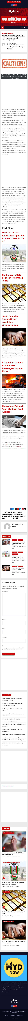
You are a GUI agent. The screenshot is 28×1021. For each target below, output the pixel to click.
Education (15, 552)
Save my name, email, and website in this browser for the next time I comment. (13, 649)
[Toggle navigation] (22, 27)
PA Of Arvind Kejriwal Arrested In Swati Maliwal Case (7, 515)
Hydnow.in (3, 982)
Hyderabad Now (12, 43)
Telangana (18, 18)
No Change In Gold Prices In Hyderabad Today (12, 278)
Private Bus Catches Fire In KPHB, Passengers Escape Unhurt (12, 367)
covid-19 (23, 18)
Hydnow (7, 444)
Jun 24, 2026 (15, 546)
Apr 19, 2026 (6, 916)
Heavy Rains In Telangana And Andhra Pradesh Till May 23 (19, 515)
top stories (10, 33)
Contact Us (13, 1015)
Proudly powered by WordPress (10, 1011)
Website (4, 637)
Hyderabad (15, 540)
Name (4, 620)
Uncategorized (6, 891)
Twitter (15, 448)
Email (4, 628)
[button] (25, 27)
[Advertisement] (14, 95)
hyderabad (4, 18)
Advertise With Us (14, 1018)
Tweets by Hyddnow (7, 786)
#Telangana (21, 47)
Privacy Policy (20, 1015)
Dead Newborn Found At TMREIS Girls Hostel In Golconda (18, 543)
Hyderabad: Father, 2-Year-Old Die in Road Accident (13, 409)
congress (14, 22)
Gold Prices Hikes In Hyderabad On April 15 (13, 734)
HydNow (14, 11)
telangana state (11, 18)
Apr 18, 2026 (15, 572)
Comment (5, 591)
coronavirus (22, 20)
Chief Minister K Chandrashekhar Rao (10, 20)
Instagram (22, 448)
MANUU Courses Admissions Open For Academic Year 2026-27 (13, 237)
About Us (7, 1015)
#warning (9, 49)
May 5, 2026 (15, 560)
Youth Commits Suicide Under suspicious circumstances (10, 320)
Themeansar (14, 1012)
